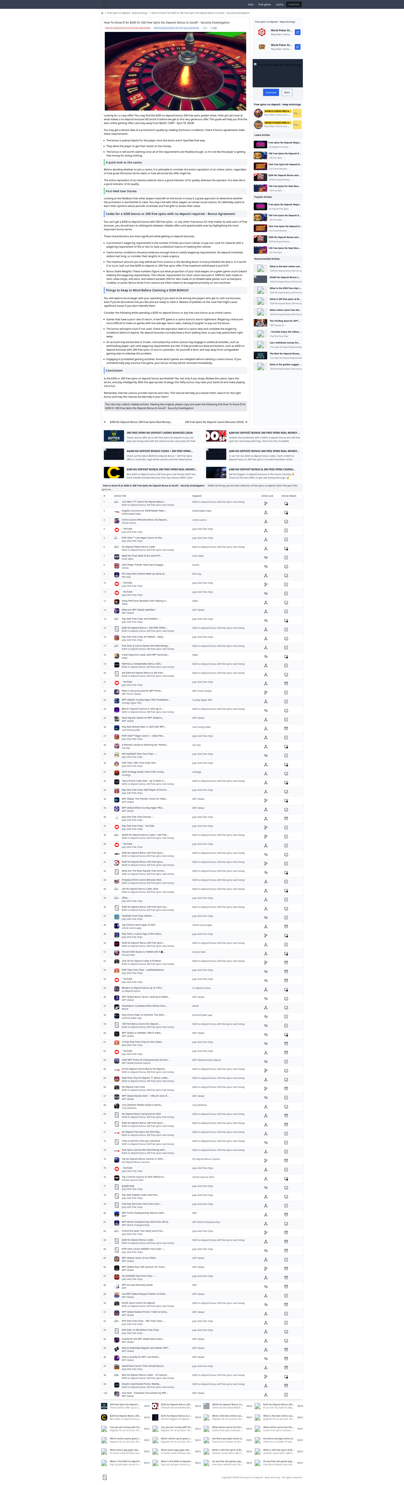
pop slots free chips (132, 531)
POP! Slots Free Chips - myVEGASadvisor (143, 969)
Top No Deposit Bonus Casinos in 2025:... (143, 1158)
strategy (126, 774)
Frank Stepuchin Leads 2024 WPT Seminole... (145, 654)
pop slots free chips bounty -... (138, 816)
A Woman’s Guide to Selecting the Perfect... (145, 744)
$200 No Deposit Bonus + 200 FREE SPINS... (144, 627)
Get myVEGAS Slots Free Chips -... (139, 753)
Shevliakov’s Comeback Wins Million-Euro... (144, 1005)
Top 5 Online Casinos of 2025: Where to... (143, 1176)
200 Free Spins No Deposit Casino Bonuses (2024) (214, 422)
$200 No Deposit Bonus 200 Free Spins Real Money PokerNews (140, 422)
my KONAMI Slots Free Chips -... (139, 1275)
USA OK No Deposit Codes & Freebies (141, 960)
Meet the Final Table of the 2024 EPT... (142, 555)
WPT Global (128, 612)
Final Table (127, 558)
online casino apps (132, 927)
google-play (128, 1185)
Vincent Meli (128, 954)
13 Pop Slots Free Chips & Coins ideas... (142, 1041)
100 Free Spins (275, 158)
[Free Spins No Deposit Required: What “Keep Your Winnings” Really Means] (260, 144)
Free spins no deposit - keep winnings (127, 12)
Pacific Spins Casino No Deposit (138, 1302)
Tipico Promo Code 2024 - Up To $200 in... (144, 780)
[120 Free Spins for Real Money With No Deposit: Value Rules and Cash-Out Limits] (260, 188)
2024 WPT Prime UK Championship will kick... (145, 1059)
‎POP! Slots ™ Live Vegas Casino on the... (142, 537)
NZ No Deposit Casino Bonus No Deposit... (144, 1068)
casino (280, 4)
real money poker (131, 729)
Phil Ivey (126, 576)
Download (294, 4)
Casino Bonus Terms (300, 147)
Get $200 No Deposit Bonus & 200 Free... (143, 672)
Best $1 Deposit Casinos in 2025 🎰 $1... (143, 708)
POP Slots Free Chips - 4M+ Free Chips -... (143, 1320)
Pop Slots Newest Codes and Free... (140, 1194)
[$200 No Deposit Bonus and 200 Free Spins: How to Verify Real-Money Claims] (260, 177)
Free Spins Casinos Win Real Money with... (144, 1149)
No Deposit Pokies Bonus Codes (138, 546)
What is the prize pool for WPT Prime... (142, 690)
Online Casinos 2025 (132, 1179)
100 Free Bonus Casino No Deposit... (141, 1023)
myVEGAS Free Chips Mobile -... (138, 915)
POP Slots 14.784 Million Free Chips (140, 1329)
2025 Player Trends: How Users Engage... (143, 564)
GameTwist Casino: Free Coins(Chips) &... (143, 1365)
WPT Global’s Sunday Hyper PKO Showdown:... (146, 699)
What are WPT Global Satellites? (138, 609)
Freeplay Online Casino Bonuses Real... (142, 879)
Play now (297, 113)
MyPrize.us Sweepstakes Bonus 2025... (142, 663)
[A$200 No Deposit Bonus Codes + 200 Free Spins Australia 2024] (260, 279)
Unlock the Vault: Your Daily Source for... (143, 1230)
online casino (129, 522)
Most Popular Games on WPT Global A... (143, 717)
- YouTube (127, 528)
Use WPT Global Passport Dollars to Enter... (144, 1293)
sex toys (126, 747)
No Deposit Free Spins (278, 147)
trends (125, 567)
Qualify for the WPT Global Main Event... (143, 1338)
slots (250, 4)
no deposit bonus (131, 990)
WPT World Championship (135, 1224)
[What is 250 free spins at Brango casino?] (260, 301)
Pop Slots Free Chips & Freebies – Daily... (143, 636)
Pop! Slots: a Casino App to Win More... (142, 933)
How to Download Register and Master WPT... (145, 1347)
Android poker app (132, 1017)
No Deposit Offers (292, 158)
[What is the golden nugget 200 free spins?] (260, 366)
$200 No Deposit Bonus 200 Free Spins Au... (145, 906)
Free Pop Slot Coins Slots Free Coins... (141, 1203)
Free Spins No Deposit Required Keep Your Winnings (293, 347)
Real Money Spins (292, 190)
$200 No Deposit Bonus (279, 179)
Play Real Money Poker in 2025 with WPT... (144, 726)
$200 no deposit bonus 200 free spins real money (148, 504)
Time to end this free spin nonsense (141, 1140)
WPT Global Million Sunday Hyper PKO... (143, 807)
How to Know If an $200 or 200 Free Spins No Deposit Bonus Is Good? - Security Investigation (200, 12)
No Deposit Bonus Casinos (136, 1161)
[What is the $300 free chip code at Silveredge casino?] (260, 290)
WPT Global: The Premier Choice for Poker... (144, 798)
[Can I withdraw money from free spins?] (260, 344)
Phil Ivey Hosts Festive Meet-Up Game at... (144, 573)
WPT (124, 1215)
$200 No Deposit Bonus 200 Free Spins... (143, 852)
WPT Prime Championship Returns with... (143, 1212)
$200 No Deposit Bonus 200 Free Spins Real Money (292, 271)
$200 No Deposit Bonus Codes (138, 1239)
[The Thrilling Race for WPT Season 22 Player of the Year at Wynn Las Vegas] (260, 323)
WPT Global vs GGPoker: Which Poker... (142, 1032)
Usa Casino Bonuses (278, 169)
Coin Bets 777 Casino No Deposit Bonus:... (144, 501)
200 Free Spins (298, 179)
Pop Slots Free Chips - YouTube (138, 825)
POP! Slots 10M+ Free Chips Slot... (139, 762)
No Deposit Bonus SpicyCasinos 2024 (141, 1113)
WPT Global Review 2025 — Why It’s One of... (145, 1095)
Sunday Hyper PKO (132, 702)
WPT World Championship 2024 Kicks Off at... (146, 1221)
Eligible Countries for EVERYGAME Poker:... (144, 510)
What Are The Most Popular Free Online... (144, 870)
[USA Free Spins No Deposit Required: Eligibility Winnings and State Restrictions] (260, 166)
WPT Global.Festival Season (136, 1062)
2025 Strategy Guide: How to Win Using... (143, 771)
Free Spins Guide (297, 169)
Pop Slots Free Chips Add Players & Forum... (145, 789)
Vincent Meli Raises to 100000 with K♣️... (143, 951)
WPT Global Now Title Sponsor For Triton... (144, 1266)
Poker (125, 603)
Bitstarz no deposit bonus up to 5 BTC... (143, 987)
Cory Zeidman (129, 1107)
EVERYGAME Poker (131, 513)
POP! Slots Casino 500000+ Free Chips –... (143, 1248)
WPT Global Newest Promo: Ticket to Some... (145, 1311)
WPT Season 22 (277, 325)
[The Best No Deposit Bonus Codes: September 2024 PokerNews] (260, 355)
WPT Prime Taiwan (131, 693)
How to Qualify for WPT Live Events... (141, 1356)
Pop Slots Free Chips (279, 336)
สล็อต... (125, 897)
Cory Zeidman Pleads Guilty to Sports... (142, 1104)
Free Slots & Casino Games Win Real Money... (145, 645)
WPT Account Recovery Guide (137, 1284)
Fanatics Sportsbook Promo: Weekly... (141, 1383)
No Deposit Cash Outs (133, 1086)
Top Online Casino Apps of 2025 (138, 924)
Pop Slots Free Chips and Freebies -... (141, 618)
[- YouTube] (260, 333)
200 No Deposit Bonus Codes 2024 (140, 888)
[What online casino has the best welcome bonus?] (260, 312)
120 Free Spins (275, 190)
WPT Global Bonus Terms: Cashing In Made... (145, 996)
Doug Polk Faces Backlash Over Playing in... (144, 600)
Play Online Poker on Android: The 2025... (144, 1014)
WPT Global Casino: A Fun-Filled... (139, 1257)
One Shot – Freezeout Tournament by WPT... (145, 1392)
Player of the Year (293, 325)
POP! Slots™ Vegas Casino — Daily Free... (143, 735)
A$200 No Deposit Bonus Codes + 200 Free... (145, 834)
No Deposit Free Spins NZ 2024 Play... (141, 1131)
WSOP (125, 1008)
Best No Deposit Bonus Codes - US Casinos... (145, 1374)
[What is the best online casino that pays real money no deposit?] (260, 268)
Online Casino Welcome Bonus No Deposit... (145, 519)
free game (264, 4)
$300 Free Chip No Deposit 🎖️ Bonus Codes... (145, 1077)
